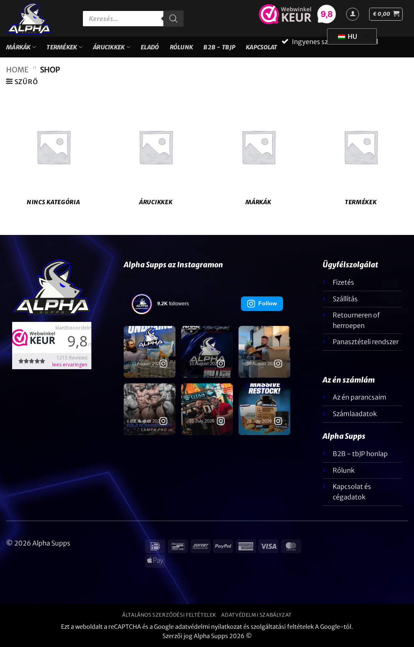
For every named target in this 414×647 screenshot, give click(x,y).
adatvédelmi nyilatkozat (208, 626)
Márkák (18, 47)
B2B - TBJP (219, 47)
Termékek (61, 47)
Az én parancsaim (360, 397)
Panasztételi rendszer (366, 342)
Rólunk (181, 47)
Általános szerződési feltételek (169, 615)
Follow (267, 303)
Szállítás (345, 299)
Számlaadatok (355, 414)
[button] (386, 14)
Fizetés (343, 282)
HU (351, 36)
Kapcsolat (261, 47)
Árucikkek (109, 47)
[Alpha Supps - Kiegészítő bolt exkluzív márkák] (38, 18)
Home (17, 69)
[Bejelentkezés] (352, 14)
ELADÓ (150, 47)
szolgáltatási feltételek (282, 626)
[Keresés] (173, 19)
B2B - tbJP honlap (360, 454)
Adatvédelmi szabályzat (256, 615)
